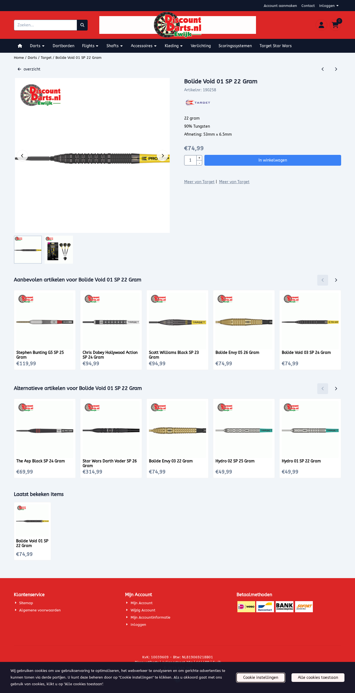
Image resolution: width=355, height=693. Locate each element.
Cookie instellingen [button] (260, 677)
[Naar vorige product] (322, 69)
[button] (321, 25)
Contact (308, 6)
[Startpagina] (20, 46)
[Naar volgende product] (335, 69)
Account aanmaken (280, 6)
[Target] (198, 106)
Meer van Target (199, 182)
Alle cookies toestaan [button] (318, 677)
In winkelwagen (272, 160)
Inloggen (327, 6)
